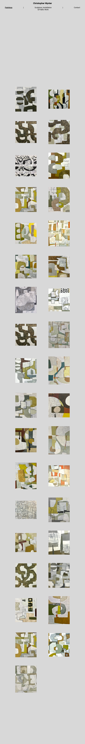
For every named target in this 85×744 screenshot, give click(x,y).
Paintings (8, 8)
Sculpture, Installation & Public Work (43, 9)
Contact (77, 8)
